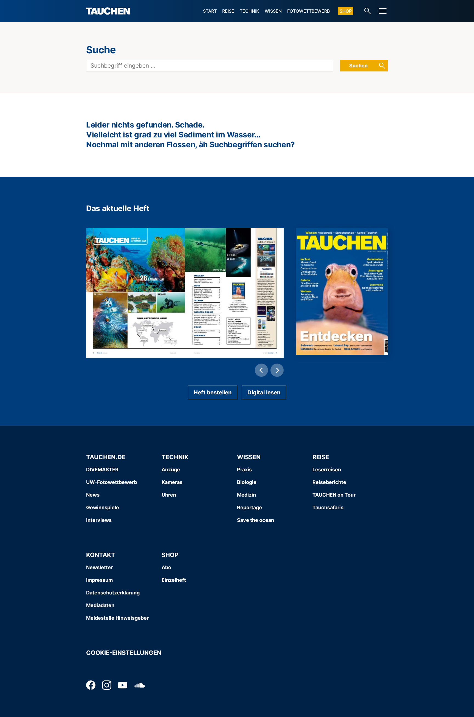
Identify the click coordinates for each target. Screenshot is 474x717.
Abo (166, 567)
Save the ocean (255, 520)
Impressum (99, 580)
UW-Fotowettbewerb (111, 482)
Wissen (273, 11)
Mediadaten (100, 605)
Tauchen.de (105, 457)
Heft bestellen (213, 392)
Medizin (246, 495)
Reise (228, 11)
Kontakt (100, 554)
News (93, 495)
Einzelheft (174, 580)
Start (210, 11)
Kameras (172, 482)
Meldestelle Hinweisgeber (117, 618)
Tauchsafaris (327, 507)
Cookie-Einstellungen (123, 652)
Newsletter (99, 567)
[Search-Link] (367, 11)
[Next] (277, 370)
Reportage (249, 507)
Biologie (246, 482)
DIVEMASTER (102, 469)
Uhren (169, 495)
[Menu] (382, 11)
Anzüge (171, 469)
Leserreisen (326, 469)
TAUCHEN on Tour (334, 495)
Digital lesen (263, 392)
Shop (346, 11)
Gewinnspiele (102, 507)
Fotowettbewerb (308, 11)
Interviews (99, 520)
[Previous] (261, 370)
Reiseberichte (329, 482)
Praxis (244, 469)
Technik (249, 11)
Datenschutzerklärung (113, 593)
